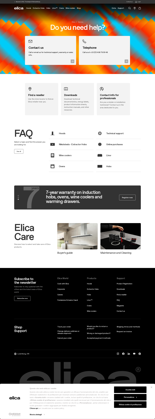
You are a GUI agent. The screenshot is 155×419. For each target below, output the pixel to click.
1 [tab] (18, 195)
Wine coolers (91, 311)
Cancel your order (64, 338)
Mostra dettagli (36, 414)
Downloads (121, 289)
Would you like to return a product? (97, 327)
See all (19, 151)
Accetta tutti (130, 390)
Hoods (89, 283)
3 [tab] (18, 199)
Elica (73, 22)
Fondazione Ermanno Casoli (67, 300)
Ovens (89, 305)
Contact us (121, 311)
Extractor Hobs (93, 289)
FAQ (118, 300)
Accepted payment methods (98, 338)
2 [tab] (18, 197)
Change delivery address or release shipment (68, 332)
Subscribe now (22, 298)
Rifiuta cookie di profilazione (130, 405)
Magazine (120, 305)
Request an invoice (124, 331)
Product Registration (124, 283)
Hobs (89, 294)
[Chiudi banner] (151, 387)
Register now (127, 197)
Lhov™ (89, 300)
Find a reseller (122, 294)
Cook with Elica (63, 283)
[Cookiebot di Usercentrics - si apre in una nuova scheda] (15, 414)
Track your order (64, 326)
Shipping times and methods (128, 326)
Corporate (61, 289)
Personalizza (129, 397)
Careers (60, 294)
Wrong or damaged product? (98, 333)
